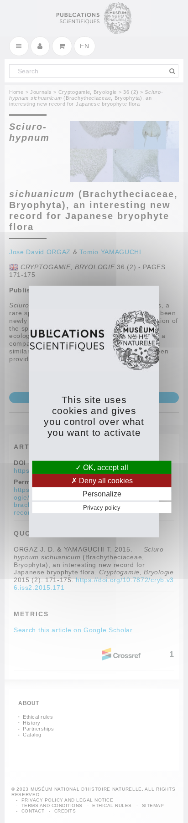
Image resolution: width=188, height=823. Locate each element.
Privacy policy (101, 507)
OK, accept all (104, 467)
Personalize (102, 494)
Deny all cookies (105, 480)
